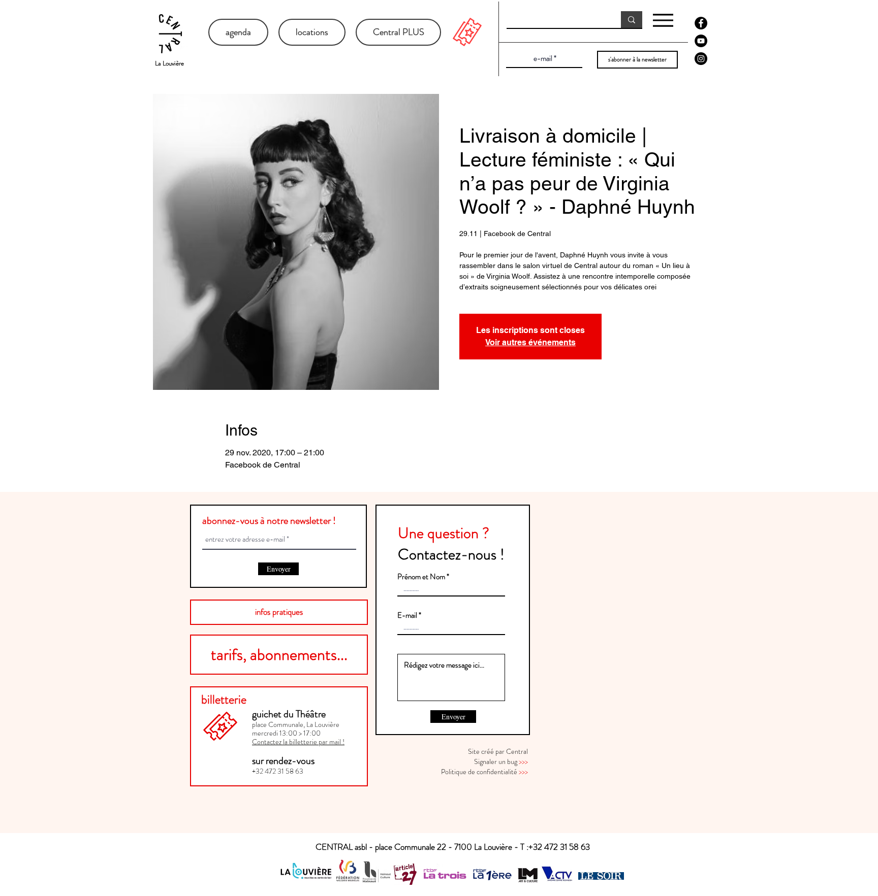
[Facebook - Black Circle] (701, 23)
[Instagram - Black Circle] (701, 58)
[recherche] (631, 19)
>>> (523, 761)
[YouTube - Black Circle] (701, 41)
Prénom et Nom (421, 577)
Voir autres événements (530, 342)
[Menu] (662, 20)
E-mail (407, 615)
